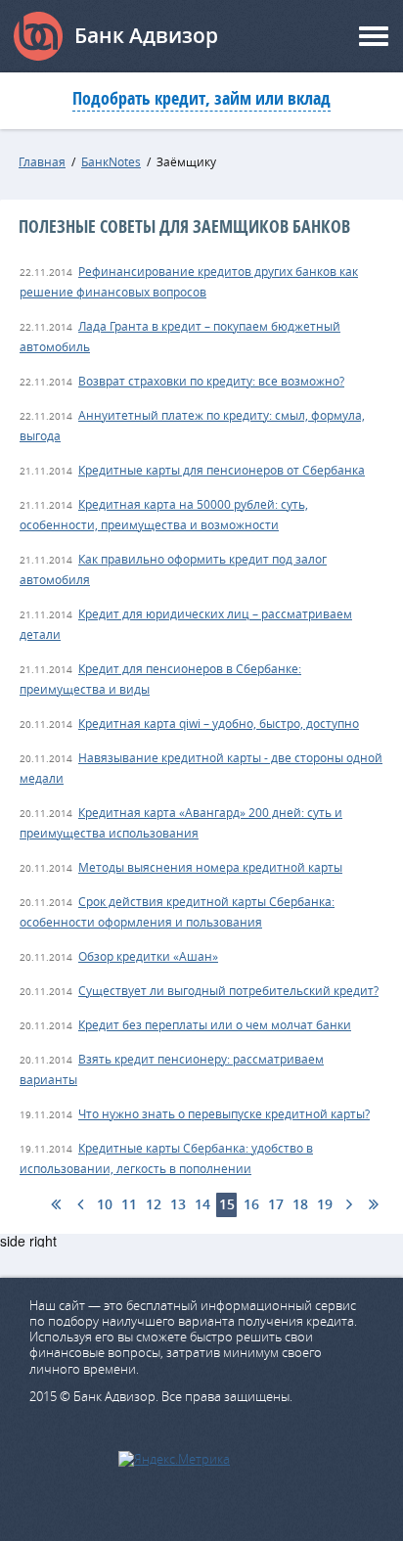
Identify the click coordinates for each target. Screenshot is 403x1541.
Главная (42, 161)
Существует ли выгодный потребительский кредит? (228, 990)
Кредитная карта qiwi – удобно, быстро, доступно (218, 723)
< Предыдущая (79, 1205)
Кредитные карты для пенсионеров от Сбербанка (221, 469)
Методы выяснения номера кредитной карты (210, 867)
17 (276, 1204)
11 (129, 1204)
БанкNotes (111, 161)
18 (300, 1204)
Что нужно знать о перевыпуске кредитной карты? (224, 1113)
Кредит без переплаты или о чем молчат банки (214, 1024)
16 (251, 1204)
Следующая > (348, 1205)
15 (227, 1204)
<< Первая (55, 1205)
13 (178, 1204)
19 (325, 1204)
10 (104, 1204)
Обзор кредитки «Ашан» (148, 956)
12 (153, 1204)
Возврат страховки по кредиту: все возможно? (211, 380)
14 (202, 1204)
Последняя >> (373, 1205)
